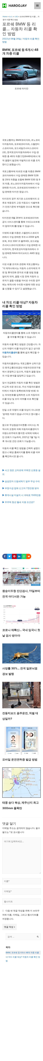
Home (5, 17)
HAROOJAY (18, 6)
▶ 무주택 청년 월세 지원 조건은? (18, 502)
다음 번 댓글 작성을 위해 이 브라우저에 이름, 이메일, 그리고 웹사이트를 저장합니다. (20, 914)
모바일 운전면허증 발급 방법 (19, 759)
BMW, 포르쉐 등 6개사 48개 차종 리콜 (22, 953)
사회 (16, 17)
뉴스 (10, 17)
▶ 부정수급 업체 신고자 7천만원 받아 (20, 488)
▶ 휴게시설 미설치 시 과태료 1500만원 (21, 495)
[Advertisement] (21, 115)
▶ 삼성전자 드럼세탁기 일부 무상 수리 (21, 481)
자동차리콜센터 (10, 352)
